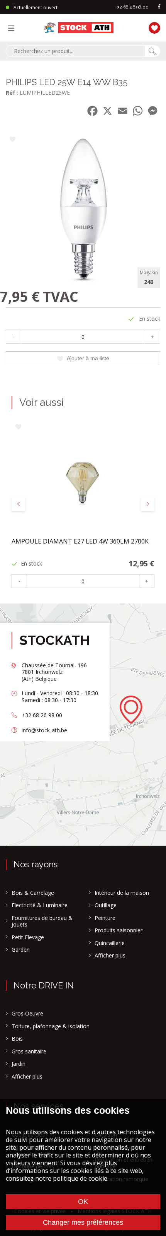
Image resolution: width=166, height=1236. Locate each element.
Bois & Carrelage (33, 892)
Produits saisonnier (118, 930)
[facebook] (159, 7)
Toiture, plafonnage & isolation (51, 1026)
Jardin (18, 1063)
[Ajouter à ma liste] (12, 140)
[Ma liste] (152, 27)
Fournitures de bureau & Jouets (42, 921)
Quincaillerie (110, 943)
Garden (21, 949)
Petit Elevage (28, 937)
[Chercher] (152, 51)
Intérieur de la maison (122, 892)
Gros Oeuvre (27, 1013)
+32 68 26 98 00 (132, 7)
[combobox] (75, 51)
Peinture (105, 918)
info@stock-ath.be (44, 730)
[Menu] (13, 27)
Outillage (106, 905)
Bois (17, 1038)
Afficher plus (110, 955)
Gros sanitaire (29, 1051)
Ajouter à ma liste (88, 358)
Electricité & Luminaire (40, 905)
